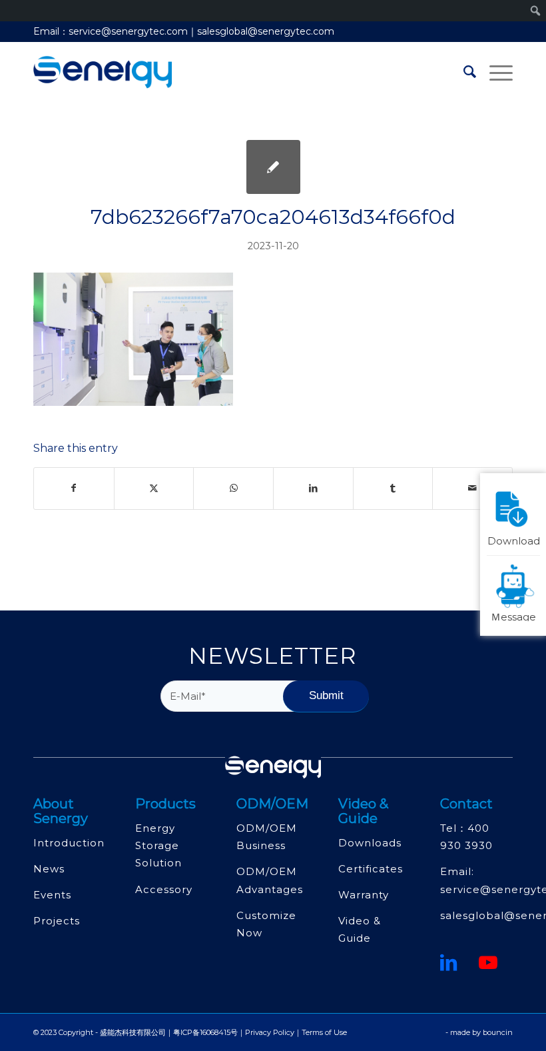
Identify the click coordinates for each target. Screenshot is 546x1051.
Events (52, 894)
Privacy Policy (269, 1032)
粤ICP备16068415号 (205, 1032)
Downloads (370, 842)
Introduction (69, 842)
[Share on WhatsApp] (233, 488)
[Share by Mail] (472, 488)
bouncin (498, 1032)
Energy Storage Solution (158, 846)
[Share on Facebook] (74, 488)
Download (513, 539)
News (49, 868)
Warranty (363, 894)
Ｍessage (513, 615)
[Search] (463, 72)
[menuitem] (463, 72)
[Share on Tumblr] (393, 488)
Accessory (163, 889)
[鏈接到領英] (448, 962)
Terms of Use (324, 1032)
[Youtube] (488, 962)
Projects (56, 920)
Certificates (370, 868)
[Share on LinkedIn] (313, 488)
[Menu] (494, 72)
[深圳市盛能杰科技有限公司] (102, 72)
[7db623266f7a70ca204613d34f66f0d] (273, 167)
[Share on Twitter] (154, 488)
